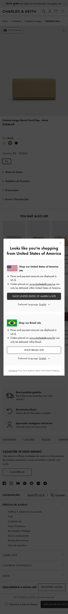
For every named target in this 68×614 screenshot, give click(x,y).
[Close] (60, 242)
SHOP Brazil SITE (34, 350)
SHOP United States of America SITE (34, 296)
